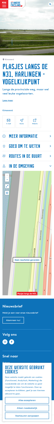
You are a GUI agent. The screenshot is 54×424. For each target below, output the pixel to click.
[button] (7, 175)
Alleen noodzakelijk (27, 408)
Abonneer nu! (13, 320)
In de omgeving (21, 166)
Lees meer (7, 100)
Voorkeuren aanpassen (27, 415)
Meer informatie (23, 136)
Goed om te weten (24, 146)
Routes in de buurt (25, 156)
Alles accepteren (27, 400)
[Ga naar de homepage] (16, 4)
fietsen (6, 362)
